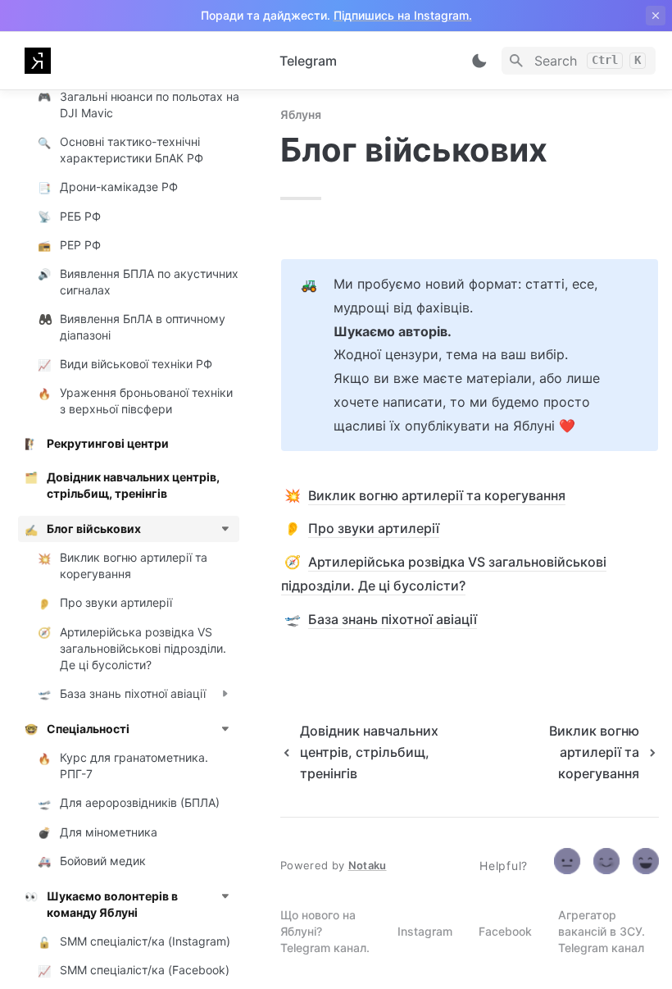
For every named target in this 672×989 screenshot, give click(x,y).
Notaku (367, 865)
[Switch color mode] (479, 61)
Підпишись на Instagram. (403, 15)
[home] (139, 61)
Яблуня (300, 114)
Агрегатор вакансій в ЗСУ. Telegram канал (601, 931)
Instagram (424, 931)
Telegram (308, 60)
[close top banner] (655, 15)
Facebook (505, 931)
